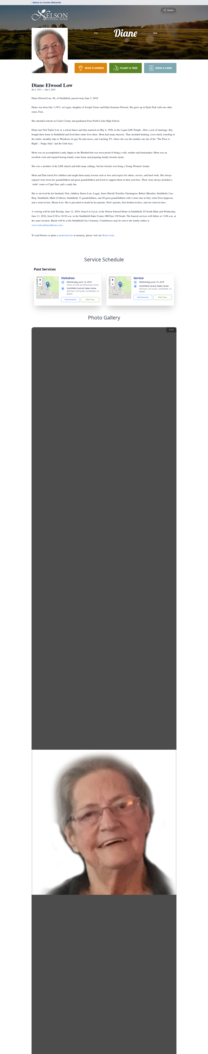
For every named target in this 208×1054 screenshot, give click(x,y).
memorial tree (66, 235)
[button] (47, 284)
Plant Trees (90, 299)
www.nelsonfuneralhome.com (47, 225)
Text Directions (70, 299)
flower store (108, 235)
